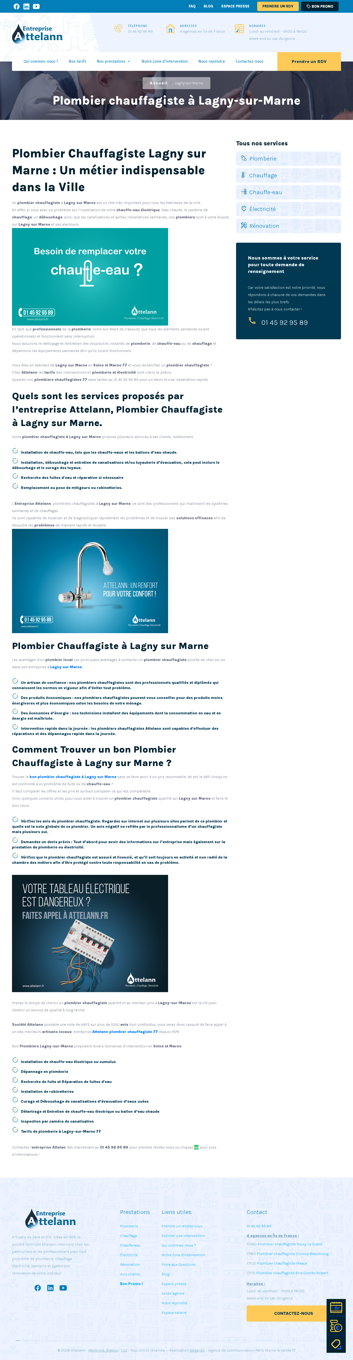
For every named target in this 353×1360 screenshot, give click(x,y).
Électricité (262, 208)
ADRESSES (188, 26)
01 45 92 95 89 (140, 31)
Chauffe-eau (265, 192)
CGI (124, 1350)
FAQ (192, 6)
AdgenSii (197, 1350)
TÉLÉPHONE (137, 26)
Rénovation (264, 225)
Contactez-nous (293, 1313)
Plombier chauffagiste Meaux (282, 1263)
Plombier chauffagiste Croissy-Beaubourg (292, 1253)
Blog (208, 6)
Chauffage (263, 175)
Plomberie (262, 158)
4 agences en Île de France (202, 31)
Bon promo (319, 6)
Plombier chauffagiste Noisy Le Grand (290, 1244)
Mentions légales (103, 1350)
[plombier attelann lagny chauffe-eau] (90, 580)
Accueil (159, 83)
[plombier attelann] (90, 276)
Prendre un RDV (277, 6)
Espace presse (235, 6)
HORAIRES (257, 26)
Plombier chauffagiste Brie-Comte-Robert (292, 1273)
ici (196, 1147)
